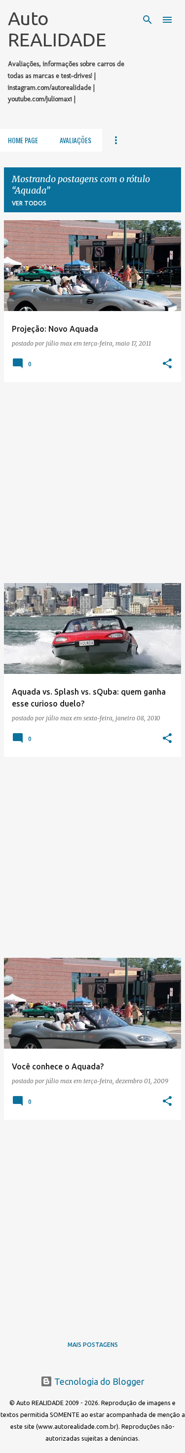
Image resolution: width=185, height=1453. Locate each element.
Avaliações (75, 140)
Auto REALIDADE (57, 29)
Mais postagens (93, 1344)
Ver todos (29, 203)
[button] (167, 363)
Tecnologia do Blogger (98, 1381)
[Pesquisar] (147, 20)
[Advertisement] (92, 482)
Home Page (23, 140)
